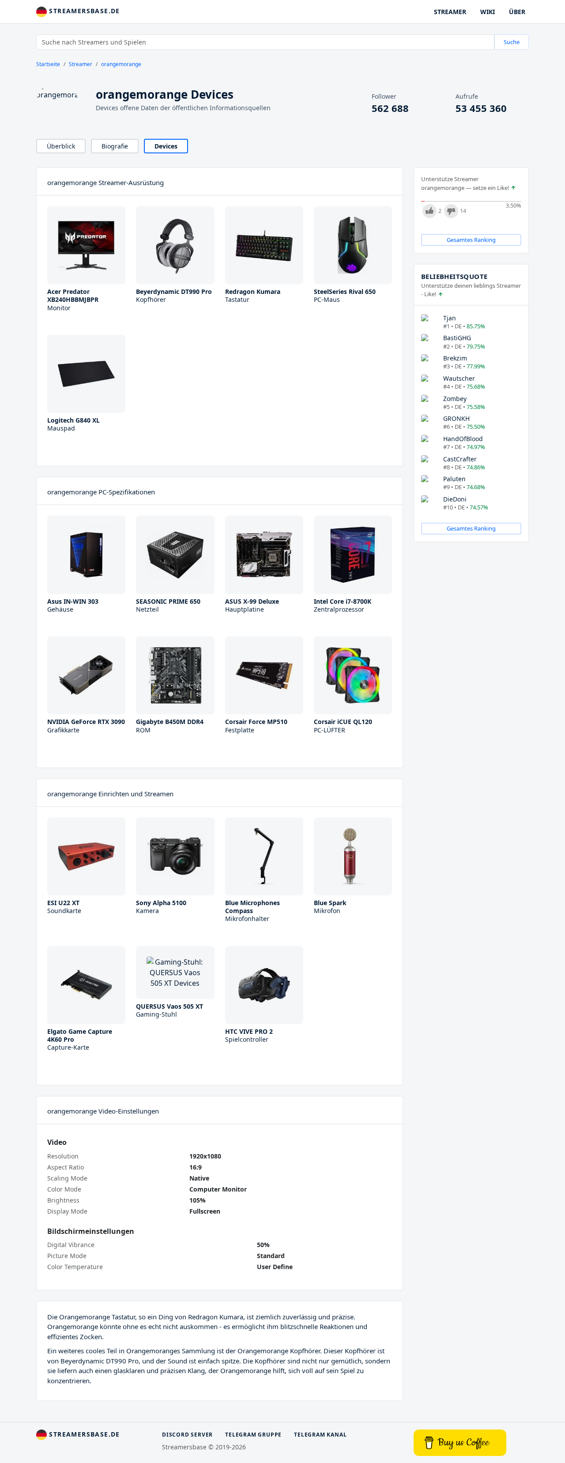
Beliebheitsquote (454, 276)
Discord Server (187, 1434)
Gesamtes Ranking (471, 240)
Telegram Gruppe (253, 1434)
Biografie (115, 146)
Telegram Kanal (320, 1434)
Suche (512, 42)
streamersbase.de (83, 11)
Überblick (61, 146)
